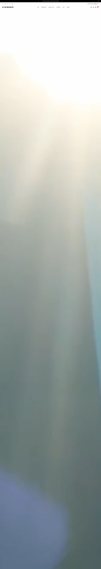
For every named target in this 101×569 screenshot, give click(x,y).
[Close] (98, 1)
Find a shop (91, 3)
